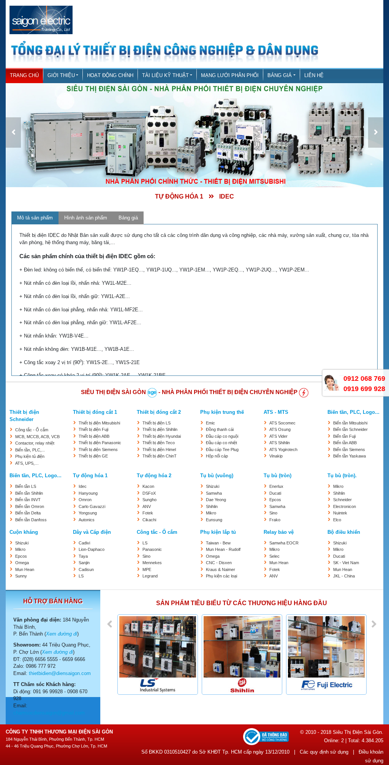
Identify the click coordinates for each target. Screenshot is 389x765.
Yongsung (88, 513)
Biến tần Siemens (349, 449)
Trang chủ (24, 75)
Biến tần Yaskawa (349, 456)
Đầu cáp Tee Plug (222, 449)
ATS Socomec (282, 423)
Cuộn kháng (23, 532)
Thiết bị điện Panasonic (100, 442)
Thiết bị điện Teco (158, 442)
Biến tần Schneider (350, 429)
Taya (83, 556)
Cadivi (84, 543)
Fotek (147, 513)
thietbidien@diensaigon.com (60, 673)
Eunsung (214, 519)
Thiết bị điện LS (156, 423)
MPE (146, 569)
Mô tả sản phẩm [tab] (35, 218)
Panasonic (152, 549)
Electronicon (344, 506)
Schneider (342, 499)
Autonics (87, 519)
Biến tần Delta (28, 513)
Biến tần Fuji (344, 436)
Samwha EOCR (284, 543)
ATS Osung (280, 429)
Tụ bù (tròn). (342, 475)
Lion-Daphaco (91, 549)
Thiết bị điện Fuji (93, 429)
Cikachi (149, 519)
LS (81, 576)
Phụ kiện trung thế (222, 412)
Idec (83, 486)
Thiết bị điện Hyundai (161, 436)
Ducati (275, 493)
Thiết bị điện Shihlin (159, 429)
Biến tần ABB (345, 442)
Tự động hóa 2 (154, 475)
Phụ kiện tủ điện (29, 456)
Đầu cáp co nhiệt (221, 442)
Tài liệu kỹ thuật (165, 75)
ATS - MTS (276, 412)
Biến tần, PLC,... (30, 450)
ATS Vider (278, 436)
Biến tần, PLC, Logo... (353, 412)
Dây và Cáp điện (92, 532)
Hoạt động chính (110, 75)
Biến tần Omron (29, 506)
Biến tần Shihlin (29, 493)
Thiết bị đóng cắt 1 (95, 412)
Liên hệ (314, 75)
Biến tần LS (25, 486)
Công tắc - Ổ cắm (31, 429)
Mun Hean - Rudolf (223, 549)
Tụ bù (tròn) (277, 475)
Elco (337, 519)
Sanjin (84, 562)
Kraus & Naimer (220, 569)
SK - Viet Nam (346, 562)
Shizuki (212, 486)
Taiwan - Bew (218, 543)
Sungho (149, 499)
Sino (273, 513)
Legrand (150, 576)
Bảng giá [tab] (128, 218)
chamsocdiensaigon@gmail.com (49, 713)
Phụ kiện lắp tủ (218, 532)
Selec (274, 556)
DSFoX (149, 493)
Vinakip (276, 456)
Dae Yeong (216, 499)
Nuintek (340, 513)
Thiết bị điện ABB (94, 436)
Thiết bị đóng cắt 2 (159, 412)
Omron (85, 499)
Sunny (21, 576)
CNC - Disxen (219, 562)
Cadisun (86, 569)
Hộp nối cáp (217, 456)
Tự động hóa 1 (90, 475)
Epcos (275, 499)
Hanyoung (88, 493)
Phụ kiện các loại (221, 576)
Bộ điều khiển (343, 532)
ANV (146, 506)
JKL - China (344, 576)
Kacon (148, 486)
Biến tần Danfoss (31, 519)
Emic (210, 423)
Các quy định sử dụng (324, 752)
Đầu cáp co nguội (222, 436)
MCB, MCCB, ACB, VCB (37, 436)
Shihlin (212, 506)
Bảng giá (279, 75)
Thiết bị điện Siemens (98, 449)
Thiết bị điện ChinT (159, 456)
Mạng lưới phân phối (230, 75)
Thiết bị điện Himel (159, 449)
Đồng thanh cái (220, 429)
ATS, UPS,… (27, 463)
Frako (274, 519)
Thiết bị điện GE (93, 456)
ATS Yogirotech (283, 449)
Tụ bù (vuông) (216, 475)
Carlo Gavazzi (92, 506)
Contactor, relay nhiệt (34, 443)
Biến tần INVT (28, 499)
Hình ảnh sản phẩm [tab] (85, 218)
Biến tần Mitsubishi (350, 423)
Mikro (211, 513)
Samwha (214, 493)
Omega (22, 562)
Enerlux (276, 486)
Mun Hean (24, 569)
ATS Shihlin (279, 442)
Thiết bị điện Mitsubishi (99, 423)
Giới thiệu (61, 75)
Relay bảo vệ (279, 532)
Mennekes (152, 562)
